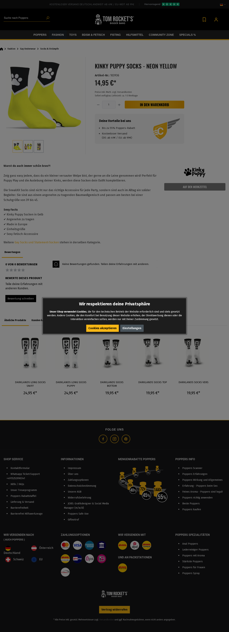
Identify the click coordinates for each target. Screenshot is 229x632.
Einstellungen (132, 328)
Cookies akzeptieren (102, 328)
